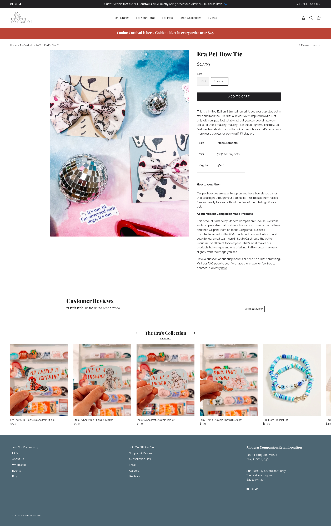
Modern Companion (31, 515)
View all (165, 338)
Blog (15, 476)
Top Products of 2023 (30, 45)
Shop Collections (190, 17)
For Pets (167, 17)
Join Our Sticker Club (142, 447)
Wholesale (19, 464)
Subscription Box (140, 459)
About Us (18, 459)
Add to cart (239, 96)
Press (132, 464)
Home (13, 45)
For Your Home (145, 17)
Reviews (134, 476)
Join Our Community (25, 447)
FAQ (15, 453)
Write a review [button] (254, 309)
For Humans (121, 17)
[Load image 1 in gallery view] (119, 143)
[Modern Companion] (21, 18)
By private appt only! (273, 471)
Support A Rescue (140, 453)
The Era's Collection (165, 333)
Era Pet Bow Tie (52, 45)
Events (212, 17)
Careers (134, 470)
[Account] (302, 18)
